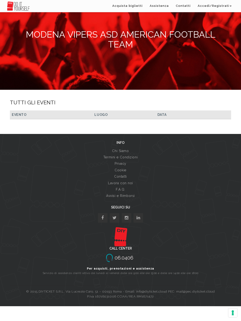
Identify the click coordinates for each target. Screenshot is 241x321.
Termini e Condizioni (120, 157)
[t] (114, 218)
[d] (126, 218)
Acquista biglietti (127, 6)
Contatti (183, 6)
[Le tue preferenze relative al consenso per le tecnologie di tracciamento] (232, 312)
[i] (138, 218)
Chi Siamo (120, 151)
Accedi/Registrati (213, 6)
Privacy (120, 163)
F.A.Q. (120, 189)
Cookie (120, 170)
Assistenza (159, 6)
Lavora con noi (120, 183)
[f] (102, 218)
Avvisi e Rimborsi (120, 196)
